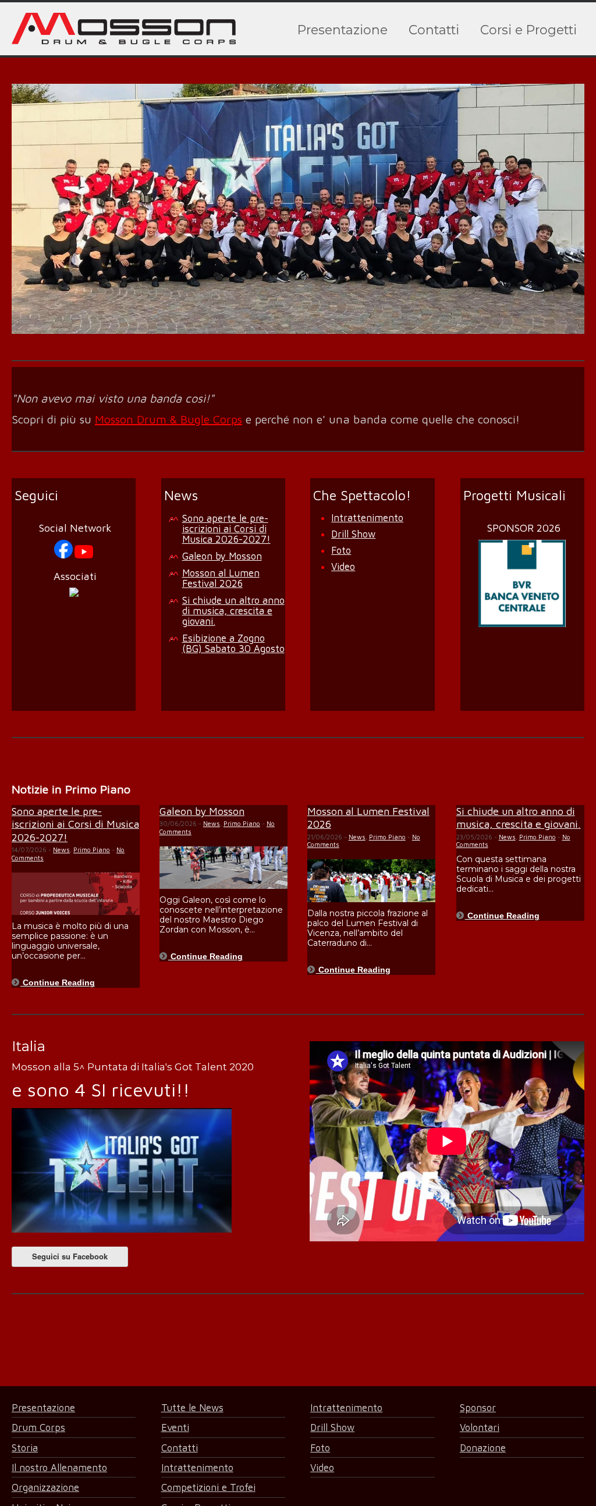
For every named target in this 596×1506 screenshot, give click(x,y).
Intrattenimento (367, 517)
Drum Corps (38, 1427)
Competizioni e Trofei (208, 1487)
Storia (25, 1447)
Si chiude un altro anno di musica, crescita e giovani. (233, 610)
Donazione (483, 1447)
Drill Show (353, 533)
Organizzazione (45, 1487)
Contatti (434, 29)
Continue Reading (57, 982)
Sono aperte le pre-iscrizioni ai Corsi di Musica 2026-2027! (226, 528)
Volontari (479, 1427)
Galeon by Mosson (222, 555)
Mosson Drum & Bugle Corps (168, 419)
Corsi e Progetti (528, 29)
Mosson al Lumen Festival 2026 (221, 578)
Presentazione (342, 29)
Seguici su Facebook (70, 1256)
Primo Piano (91, 849)
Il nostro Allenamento (59, 1467)
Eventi (175, 1427)
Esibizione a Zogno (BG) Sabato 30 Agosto (233, 643)
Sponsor (478, 1407)
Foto (341, 550)
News (61, 849)
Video (343, 566)
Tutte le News (192, 1407)
